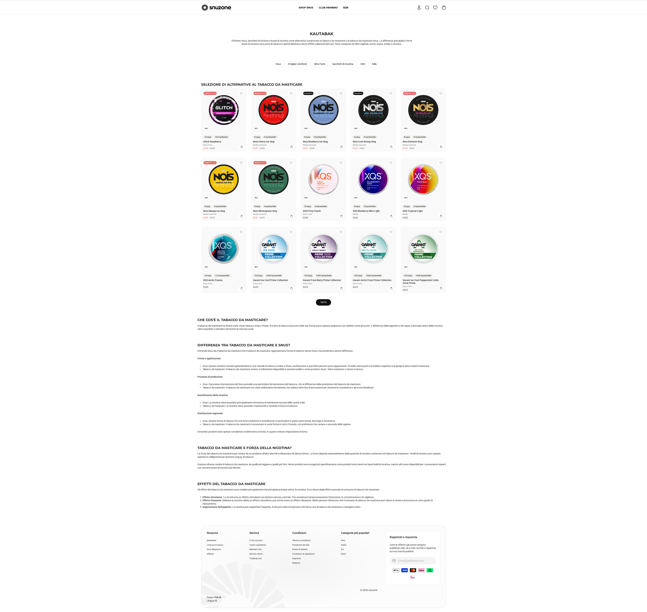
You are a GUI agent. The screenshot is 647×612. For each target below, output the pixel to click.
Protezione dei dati (300, 545)
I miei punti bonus (215, 545)
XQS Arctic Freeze (212, 280)
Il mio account (256, 540)
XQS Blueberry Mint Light (366, 211)
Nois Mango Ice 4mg (214, 211)
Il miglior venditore (297, 64)
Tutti (323, 302)
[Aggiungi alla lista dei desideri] (241, 93)
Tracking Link (256, 558)
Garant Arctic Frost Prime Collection (372, 280)
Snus (278, 64)
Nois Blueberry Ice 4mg (315, 141)
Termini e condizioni (301, 540)
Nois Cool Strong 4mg (364, 141)
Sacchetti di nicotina (342, 64)
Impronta (296, 558)
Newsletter (211, 540)
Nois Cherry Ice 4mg (263, 141)
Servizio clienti (256, 554)
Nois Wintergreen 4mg (265, 211)
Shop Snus (306, 7)
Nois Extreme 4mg (412, 141)
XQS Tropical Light (413, 211)
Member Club (256, 549)
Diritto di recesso (299, 549)
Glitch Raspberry (212, 141)
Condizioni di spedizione (303, 554)
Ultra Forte (319, 64)
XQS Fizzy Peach (312, 211)
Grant (343, 554)
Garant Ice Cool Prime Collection (270, 280)
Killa (374, 64)
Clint (362, 64)
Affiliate (210, 554)
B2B (345, 7)
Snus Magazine (214, 549)
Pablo (343, 545)
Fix (342, 549)
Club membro (328, 7)
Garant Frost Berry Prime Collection (322, 280)
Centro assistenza (258, 545)
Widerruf (296, 563)
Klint (343, 540)
